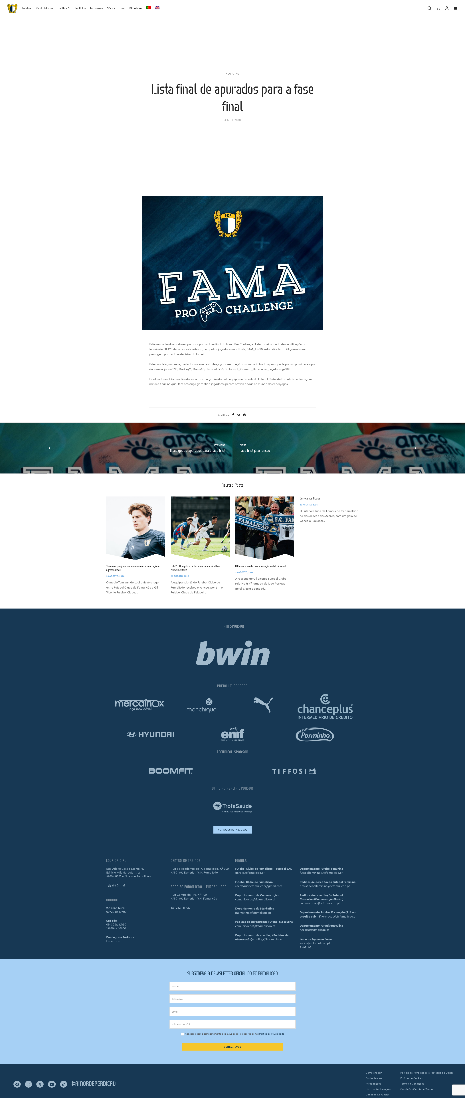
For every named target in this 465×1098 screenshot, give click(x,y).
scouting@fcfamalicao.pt (268, 939)
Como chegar (374, 1072)
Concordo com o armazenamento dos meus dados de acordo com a (234, 1033)
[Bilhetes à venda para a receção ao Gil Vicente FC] (264, 528)
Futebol (26, 8)
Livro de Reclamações (378, 1089)
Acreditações (373, 1083)
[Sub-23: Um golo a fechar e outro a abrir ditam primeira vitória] (200, 528)
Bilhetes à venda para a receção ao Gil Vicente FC (261, 566)
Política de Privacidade (271, 1033)
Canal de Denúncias (377, 1094)
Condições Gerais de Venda (416, 1089)
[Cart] (438, 8)
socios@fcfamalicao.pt (315, 943)
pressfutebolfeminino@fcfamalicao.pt (325, 886)
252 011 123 (118, 885)
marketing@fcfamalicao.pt (253, 912)
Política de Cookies (411, 1078)
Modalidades (44, 8)
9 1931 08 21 (307, 947)
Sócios (111, 8)
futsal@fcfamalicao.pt (314, 930)
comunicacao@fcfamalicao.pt (255, 899)
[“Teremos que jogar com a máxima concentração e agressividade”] (135, 528)
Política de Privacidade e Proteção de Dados (426, 1072)
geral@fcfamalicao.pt (249, 872)
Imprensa (96, 8)
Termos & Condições (412, 1083)
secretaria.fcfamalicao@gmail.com (258, 886)
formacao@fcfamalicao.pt (338, 916)
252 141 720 (183, 907)
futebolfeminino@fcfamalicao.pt (321, 872)
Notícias (80, 8)
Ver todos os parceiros (232, 829)
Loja (122, 8)
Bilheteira (135, 8)
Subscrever (232, 1047)
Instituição (64, 8)
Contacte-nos (374, 1078)
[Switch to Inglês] (157, 8)
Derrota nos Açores (310, 498)
